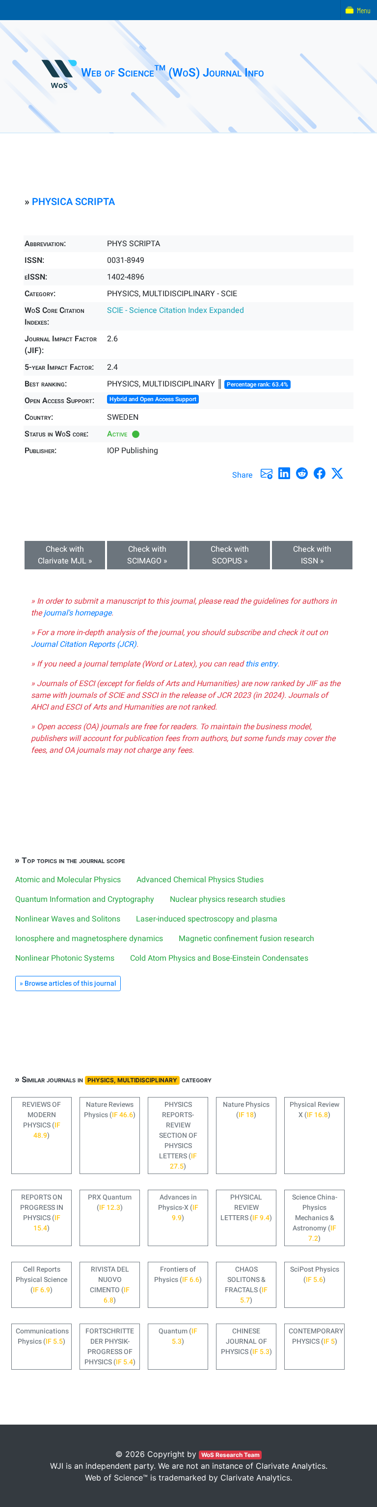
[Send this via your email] (266, 473)
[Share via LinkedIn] (284, 473)
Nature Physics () (246, 1109)
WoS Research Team (230, 1454)
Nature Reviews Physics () (109, 1109)
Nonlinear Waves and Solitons (67, 919)
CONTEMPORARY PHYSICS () (316, 1336)
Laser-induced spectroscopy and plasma (206, 919)
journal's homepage (77, 613)
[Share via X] (337, 473)
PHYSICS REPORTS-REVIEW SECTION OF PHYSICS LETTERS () (178, 1135)
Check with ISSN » (312, 555)
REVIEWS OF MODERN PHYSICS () (41, 1120)
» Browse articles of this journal (68, 983)
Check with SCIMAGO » (147, 555)
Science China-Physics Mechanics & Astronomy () (314, 1218)
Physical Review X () (314, 1109)
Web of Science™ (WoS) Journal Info (172, 72)
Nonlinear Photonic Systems (64, 958)
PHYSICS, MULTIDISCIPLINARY (132, 1080)
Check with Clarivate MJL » (65, 555)
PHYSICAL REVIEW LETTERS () (246, 1207)
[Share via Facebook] (319, 473)
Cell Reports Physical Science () (41, 1279)
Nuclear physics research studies (227, 899)
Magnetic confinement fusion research (246, 939)
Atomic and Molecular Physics (68, 880)
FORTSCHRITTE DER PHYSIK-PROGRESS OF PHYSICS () (109, 1346)
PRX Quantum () (110, 1202)
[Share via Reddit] (302, 473)
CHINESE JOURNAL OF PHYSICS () (246, 1341)
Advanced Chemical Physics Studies (200, 880)
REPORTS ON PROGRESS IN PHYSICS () (41, 1212)
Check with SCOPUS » (230, 555)
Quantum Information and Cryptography (84, 899)
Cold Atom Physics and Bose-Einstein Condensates (219, 958)
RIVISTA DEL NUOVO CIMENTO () (110, 1284)
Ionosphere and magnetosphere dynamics (89, 939)
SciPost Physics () (314, 1274)
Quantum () (178, 1336)
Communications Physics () (42, 1336)
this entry (261, 664)
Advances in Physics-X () (178, 1207)
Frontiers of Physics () (178, 1274)
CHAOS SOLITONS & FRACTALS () (246, 1284)
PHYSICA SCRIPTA (73, 202)
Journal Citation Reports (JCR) (83, 644)
